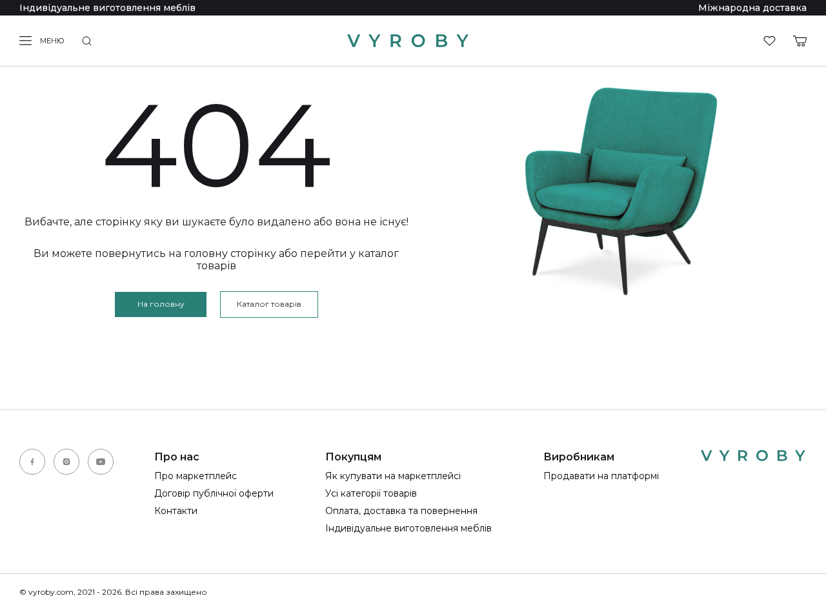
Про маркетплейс (195, 476)
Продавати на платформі (601, 476)
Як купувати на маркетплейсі (393, 476)
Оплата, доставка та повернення (401, 511)
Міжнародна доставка (752, 8)
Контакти (175, 511)
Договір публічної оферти (214, 493)
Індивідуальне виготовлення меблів (107, 8)
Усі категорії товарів (371, 493)
